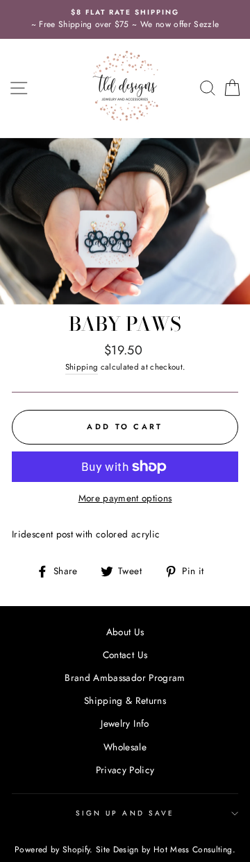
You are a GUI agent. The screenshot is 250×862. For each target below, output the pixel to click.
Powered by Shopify (52, 849)
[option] (125, 19)
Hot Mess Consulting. (194, 849)
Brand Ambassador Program (125, 677)
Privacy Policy (125, 770)
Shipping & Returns (125, 700)
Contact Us (125, 655)
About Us (125, 632)
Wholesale (125, 747)
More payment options (125, 498)
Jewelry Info (125, 723)
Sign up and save (125, 813)
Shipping (82, 366)
